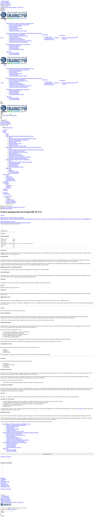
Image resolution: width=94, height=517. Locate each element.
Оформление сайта (5, 481)
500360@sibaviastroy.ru (7, 208)
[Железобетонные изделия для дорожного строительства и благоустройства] (24, 32)
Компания (3, 478)
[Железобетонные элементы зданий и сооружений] (24, 43)
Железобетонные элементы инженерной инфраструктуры (22, 138)
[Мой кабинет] (1, 102)
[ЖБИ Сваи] (24, 50)
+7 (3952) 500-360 (5, 1)
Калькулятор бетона (47, 454)
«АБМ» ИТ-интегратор (12, 509)
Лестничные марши (25, 222)
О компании (9, 185)
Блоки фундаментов (16, 222)
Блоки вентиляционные (6, 222)
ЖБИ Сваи (11, 170)
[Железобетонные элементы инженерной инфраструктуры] (24, 22)
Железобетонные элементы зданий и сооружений (20, 162)
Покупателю (9, 176)
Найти (2, 512)
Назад (7, 133)
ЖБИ (7, 134)
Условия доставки (5, 485)
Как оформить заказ (5, 486)
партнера (80, 408)
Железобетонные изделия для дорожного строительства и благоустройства (26, 149)
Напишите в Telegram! (6, 456)
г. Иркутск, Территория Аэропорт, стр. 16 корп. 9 (12, 7)
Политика (3, 480)
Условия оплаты (4, 484)
